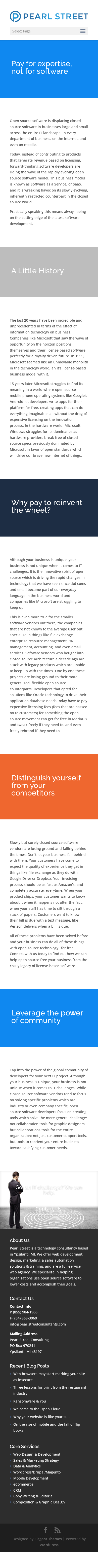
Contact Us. (49, 1208)
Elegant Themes (48, 1538)
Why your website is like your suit (41, 1416)
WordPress (49, 1544)
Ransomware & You (29, 1401)
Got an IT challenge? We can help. (49, 1189)
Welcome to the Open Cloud (37, 1409)
